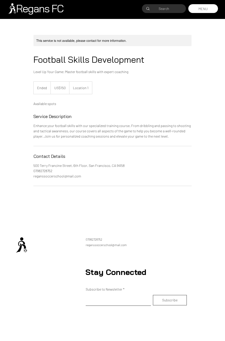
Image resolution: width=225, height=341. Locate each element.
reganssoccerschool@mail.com (106, 245)
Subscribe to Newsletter (104, 289)
